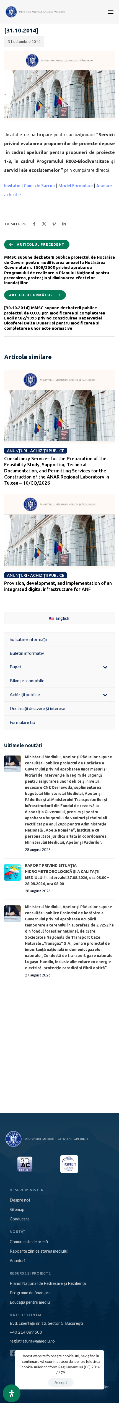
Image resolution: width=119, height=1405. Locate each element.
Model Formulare (75, 185)
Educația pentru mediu (30, 1302)
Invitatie (12, 185)
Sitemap (17, 1209)
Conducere (20, 1218)
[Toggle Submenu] (105, 667)
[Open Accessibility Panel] (11, 1393)
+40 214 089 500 (26, 1332)
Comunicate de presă (29, 1241)
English (62, 618)
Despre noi (20, 1199)
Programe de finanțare (30, 1292)
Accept (61, 1382)
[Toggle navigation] (86, 12)
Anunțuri (17, 1260)
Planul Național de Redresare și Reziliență (48, 1283)
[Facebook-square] (13, 1353)
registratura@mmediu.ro (32, 1340)
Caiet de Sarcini (39, 185)
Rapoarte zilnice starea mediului (39, 1250)
